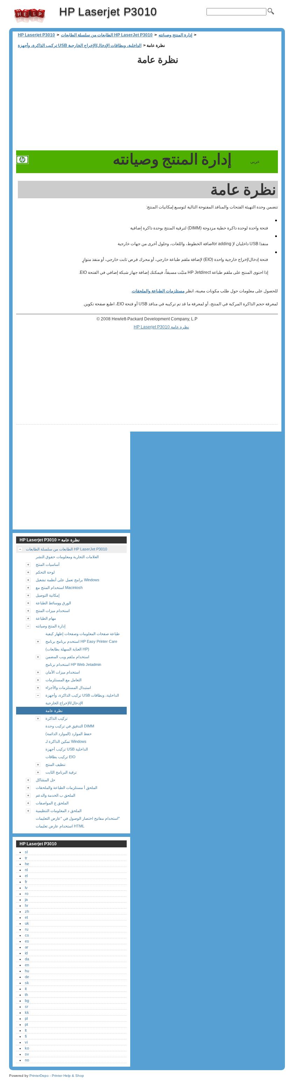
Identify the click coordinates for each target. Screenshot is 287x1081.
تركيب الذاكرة (57, 718)
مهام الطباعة (46, 618)
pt (26, 1024)
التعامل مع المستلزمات (64, 680)
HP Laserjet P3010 (29, 16)
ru (26, 929)
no (27, 1060)
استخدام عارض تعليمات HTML (60, 826)
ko (27, 1048)
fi (26, 1036)
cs (27, 935)
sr (26, 1006)
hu (27, 971)
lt (26, 1030)
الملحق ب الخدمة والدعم (55, 795)
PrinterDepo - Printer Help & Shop (56, 1076)
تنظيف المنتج (55, 764)
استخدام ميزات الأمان (63, 672)
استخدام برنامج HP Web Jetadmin (73, 664)
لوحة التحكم (45, 572)
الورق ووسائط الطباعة (53, 603)
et (26, 917)
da (27, 959)
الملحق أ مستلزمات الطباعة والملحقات (66, 787)
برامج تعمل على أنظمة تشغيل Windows (67, 580)
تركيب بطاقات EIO (61, 757)
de (27, 977)
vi (26, 1042)
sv (27, 1054)
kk (27, 1012)
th (26, 995)
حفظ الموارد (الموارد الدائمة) (69, 734)
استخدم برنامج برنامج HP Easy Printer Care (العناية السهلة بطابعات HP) (81, 645)
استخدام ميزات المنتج (53, 611)
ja (26, 899)
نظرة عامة (54, 711)
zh (27, 911)
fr (26, 882)
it (26, 989)
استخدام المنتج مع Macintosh (59, 587)
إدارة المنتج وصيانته (175, 35)
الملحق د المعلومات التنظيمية (59, 811)
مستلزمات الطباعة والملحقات (158, 291)
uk (27, 923)
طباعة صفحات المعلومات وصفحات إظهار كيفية (83, 634)
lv (26, 888)
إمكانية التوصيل (47, 595)
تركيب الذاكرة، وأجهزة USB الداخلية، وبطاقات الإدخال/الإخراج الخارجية (79, 45)
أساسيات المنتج (47, 564)
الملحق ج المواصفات (52, 803)
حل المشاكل (45, 780)
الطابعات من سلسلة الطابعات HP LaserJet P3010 (107, 35)
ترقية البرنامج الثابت (61, 772)
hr (26, 905)
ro (26, 893)
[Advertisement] (75, 101)
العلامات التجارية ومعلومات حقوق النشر (67, 557)
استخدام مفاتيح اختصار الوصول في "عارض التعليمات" (78, 818)
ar (26, 947)
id (26, 953)
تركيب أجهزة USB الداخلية (67, 749)
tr (26, 858)
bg (27, 1000)
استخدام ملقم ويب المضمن (67, 657)
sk (27, 983)
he (27, 864)
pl (26, 1018)
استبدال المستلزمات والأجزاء (68, 687)
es (27, 941)
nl (26, 870)
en (27, 965)
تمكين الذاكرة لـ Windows (66, 741)
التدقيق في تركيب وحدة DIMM (70, 726)
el (26, 876)
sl (26, 852)
